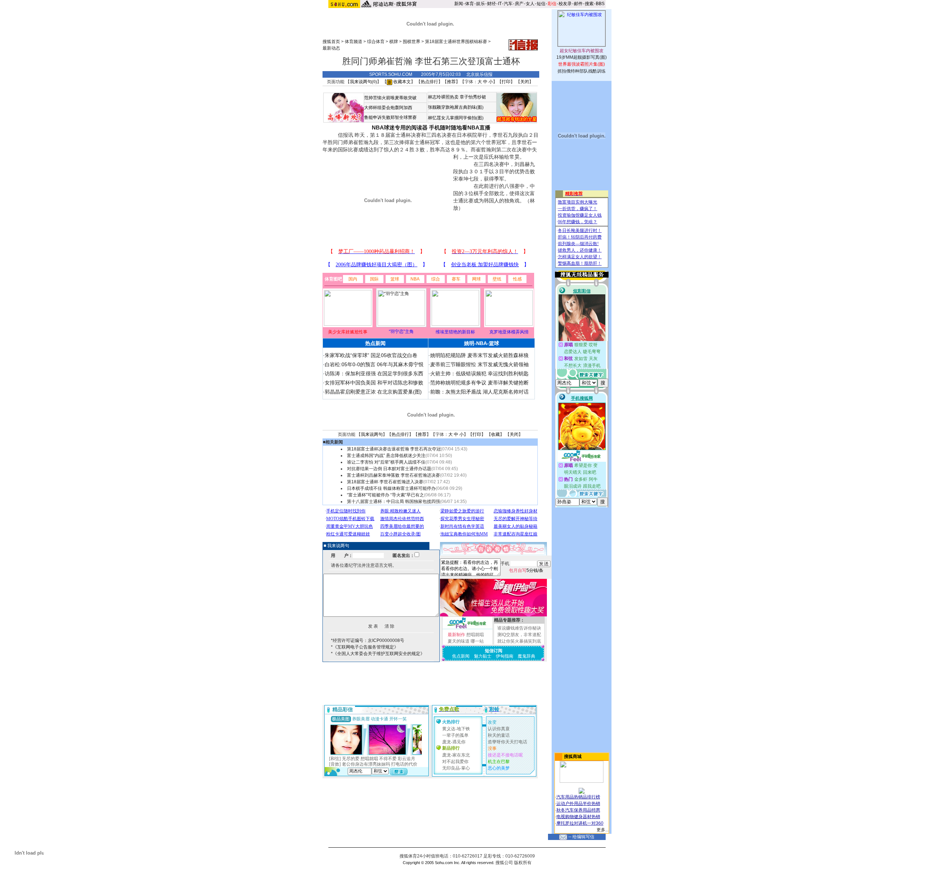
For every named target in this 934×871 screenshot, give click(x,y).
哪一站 (477, 641)
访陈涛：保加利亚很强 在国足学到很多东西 (374, 373)
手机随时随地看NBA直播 (459, 127)
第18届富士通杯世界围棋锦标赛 (456, 41)
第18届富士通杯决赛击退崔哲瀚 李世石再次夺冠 (394, 449)
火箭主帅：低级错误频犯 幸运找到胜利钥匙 (479, 373)
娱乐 (480, 3)
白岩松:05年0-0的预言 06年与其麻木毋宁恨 (374, 364)
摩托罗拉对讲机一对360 (579, 823)
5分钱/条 (526, 570)
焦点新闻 (461, 656)
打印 (506, 81)
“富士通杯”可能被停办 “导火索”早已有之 (385, 495)
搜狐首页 (331, 41)
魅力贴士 (482, 656)
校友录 (565, 3)
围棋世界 (411, 41)
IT (500, 3)
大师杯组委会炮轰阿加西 (388, 107)
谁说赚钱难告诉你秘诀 (519, 628)
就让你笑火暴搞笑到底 (519, 641)
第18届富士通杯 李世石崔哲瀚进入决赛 (385, 481)
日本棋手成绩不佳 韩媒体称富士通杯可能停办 (391, 488)
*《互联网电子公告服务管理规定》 (364, 647)
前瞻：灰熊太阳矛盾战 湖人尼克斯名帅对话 (479, 392)
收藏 (495, 434)
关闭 (524, 81)
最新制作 (456, 634)
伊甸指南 (504, 656)
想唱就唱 (475, 634)
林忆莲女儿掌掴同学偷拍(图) (455, 117)
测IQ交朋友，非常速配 (519, 634)
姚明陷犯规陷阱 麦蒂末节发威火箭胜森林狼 (479, 355)
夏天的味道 (459, 641)
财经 (491, 3)
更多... (603, 829)
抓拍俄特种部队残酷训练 (581, 71)
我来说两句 (372, 434)
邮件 (578, 3)
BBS (600, 3)
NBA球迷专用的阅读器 (400, 127)
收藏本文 (401, 81)
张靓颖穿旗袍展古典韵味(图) (455, 107)
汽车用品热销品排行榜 (578, 797)
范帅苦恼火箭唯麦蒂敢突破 (390, 97)
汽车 (508, 3)
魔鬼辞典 (526, 656)
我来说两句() (363, 81)
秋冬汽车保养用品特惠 (578, 810)
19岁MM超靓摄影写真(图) (581, 57)
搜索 (589, 3)
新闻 (458, 3)
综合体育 (376, 41)
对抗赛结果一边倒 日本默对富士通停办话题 (389, 468)
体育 (469, 3)
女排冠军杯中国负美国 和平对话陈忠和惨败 (374, 383)
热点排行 (429, 81)
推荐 (451, 81)
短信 (541, 3)
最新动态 (331, 48)
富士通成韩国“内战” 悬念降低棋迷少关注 (386, 455)
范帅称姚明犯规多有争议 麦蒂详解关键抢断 (479, 383)
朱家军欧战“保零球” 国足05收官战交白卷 (371, 355)
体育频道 (353, 41)
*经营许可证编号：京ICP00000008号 (367, 640)
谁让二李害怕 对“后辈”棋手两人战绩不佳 (386, 462)
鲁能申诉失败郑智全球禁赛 (390, 117)
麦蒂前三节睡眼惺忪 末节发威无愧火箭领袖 (479, 364)
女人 (530, 3)
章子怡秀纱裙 (473, 97)
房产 (519, 3)
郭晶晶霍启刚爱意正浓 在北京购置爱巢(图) (373, 392)
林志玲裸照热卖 (443, 97)
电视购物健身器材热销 (578, 816)
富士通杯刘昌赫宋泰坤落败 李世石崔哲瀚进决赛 (393, 475)
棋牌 (393, 41)
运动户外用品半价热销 (578, 803)
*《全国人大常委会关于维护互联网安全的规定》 (378, 653)
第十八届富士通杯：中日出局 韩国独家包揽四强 (393, 501)
